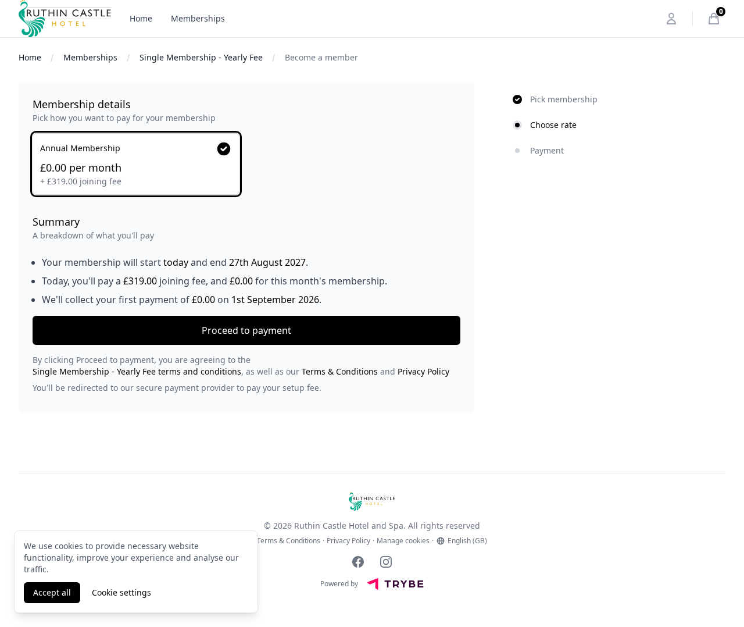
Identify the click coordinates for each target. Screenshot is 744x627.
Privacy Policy (423, 371)
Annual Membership (80, 148)
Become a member (321, 57)
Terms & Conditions (340, 371)
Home (141, 18)
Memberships (198, 18)
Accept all (52, 592)
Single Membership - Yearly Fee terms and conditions (137, 371)
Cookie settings (121, 592)
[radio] (136, 164)
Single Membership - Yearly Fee (201, 57)
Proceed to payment (246, 330)
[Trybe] (395, 584)
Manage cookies (403, 541)
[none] (246, 110)
